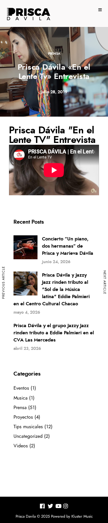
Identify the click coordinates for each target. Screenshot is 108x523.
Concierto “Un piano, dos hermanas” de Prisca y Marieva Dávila (67, 246)
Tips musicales (28, 426)
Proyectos (23, 417)
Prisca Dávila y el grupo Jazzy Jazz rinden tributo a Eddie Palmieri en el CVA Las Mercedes (54, 332)
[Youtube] (59, 507)
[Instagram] (65, 507)
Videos (21, 445)
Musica (21, 398)
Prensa (54, 53)
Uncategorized (28, 436)
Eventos (21, 388)
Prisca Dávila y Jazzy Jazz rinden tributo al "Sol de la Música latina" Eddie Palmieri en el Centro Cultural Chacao (52, 289)
